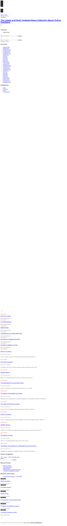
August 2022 (6, 70)
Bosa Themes (27, 522)
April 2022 (5, 75)
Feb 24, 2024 (3, 347)
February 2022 (6, 78)
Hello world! (19, 476)
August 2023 (6, 54)
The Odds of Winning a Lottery (9, 345)
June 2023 (5, 57)
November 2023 (7, 51)
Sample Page (6, 32)
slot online (5, 89)
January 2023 (6, 64)
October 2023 (6, 52)
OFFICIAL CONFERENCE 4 (36, 522)
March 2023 (6, 61)
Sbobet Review (5, 327)
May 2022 (5, 74)
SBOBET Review (5, 425)
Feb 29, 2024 (3, 318)
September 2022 (7, 69)
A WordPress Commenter (9, 476)
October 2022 (6, 68)
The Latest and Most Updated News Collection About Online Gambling (31, 21)
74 (10, 457)
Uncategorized (6, 91)
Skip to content (4, 14)
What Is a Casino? (6, 414)
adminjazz (8, 318)
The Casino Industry (6, 322)
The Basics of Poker (7, 435)
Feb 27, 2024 (3, 330)
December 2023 (7, 49)
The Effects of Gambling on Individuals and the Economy (18, 446)
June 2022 (5, 73)
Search (2, 458)
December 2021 (7, 81)
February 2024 (6, 47)
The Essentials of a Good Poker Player (11, 333)
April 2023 (5, 60)
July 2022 (5, 71)
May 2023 (5, 58)
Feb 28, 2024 (3, 324)
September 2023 (7, 53)
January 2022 (6, 79)
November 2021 (7, 82)
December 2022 (7, 65)
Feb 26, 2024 (3, 335)
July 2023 (5, 56)
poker (4, 87)
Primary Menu (3, 29)
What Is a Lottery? (6, 316)
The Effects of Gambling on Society (10, 339)
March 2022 (6, 77)
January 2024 (6, 48)
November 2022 (7, 66)
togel (4, 90)
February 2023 (6, 62)
